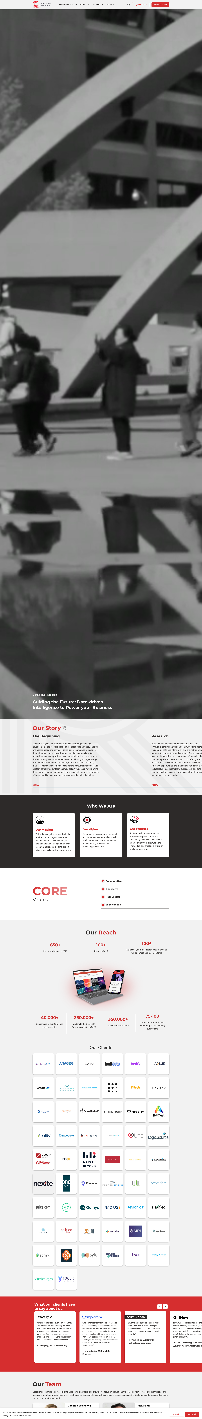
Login (136, 5)
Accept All (192, 1414)
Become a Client (160, 5)
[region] (101, 1413)
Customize (176, 1414)
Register (143, 5)
